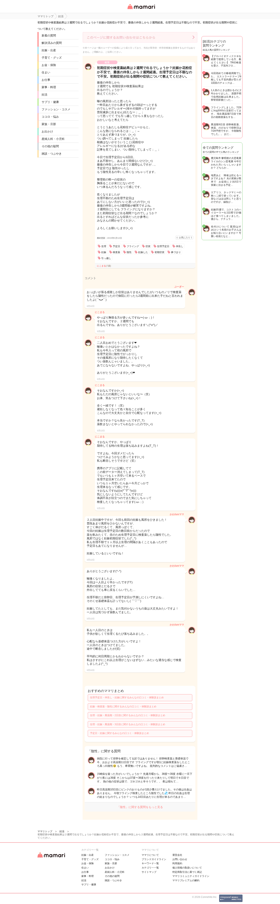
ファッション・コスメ (56, 109)
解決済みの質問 (52, 43)
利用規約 (177, 863)
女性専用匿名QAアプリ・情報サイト (141, 9)
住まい (46, 72)
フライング (133, 246)
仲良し (179, 246)
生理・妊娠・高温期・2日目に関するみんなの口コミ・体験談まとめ (127, 715)
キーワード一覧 (150, 863)
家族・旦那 (49, 124)
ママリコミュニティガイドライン (190, 876)
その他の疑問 (50, 146)
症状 (148, 246)
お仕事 (46, 79)
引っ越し (106, 258)
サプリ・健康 (50, 102)
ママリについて (150, 855)
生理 (103, 246)
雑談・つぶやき (52, 153)
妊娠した (143, 252)
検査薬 (116, 252)
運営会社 (177, 855)
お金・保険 (49, 65)
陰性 (129, 252)
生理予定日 (163, 246)
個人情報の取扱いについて (187, 867)
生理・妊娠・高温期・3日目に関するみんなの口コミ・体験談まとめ (127, 724)
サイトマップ (149, 872)
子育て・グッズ (52, 57)
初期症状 (159, 252)
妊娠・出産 (49, 50)
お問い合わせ (179, 859)
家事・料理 (49, 87)
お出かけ (47, 131)
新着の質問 (49, 35)
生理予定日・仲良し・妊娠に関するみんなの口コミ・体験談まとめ (127, 697)
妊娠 (103, 252)
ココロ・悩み (50, 116)
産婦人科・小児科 (53, 138)
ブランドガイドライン (154, 859)
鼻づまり (176, 252)
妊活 (44, 94)
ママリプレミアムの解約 (185, 880)
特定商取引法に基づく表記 (187, 872)
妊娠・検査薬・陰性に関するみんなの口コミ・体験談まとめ (123, 706)
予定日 (116, 246)
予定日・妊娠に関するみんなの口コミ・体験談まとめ (119, 733)
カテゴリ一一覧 (150, 867)
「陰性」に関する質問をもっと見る (140, 807)
